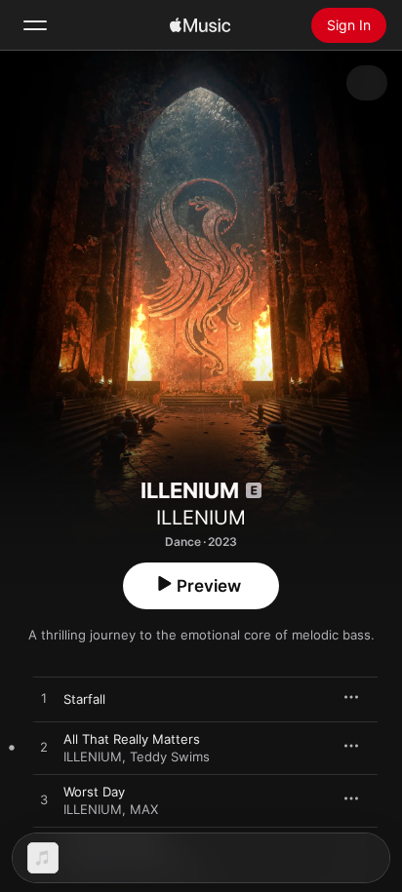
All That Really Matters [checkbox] (131, 739)
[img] (200, 25)
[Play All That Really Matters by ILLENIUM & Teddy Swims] (43, 747)
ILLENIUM (201, 517)
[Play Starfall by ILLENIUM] (43, 699)
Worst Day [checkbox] (94, 791)
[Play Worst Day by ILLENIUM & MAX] (43, 800)
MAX (144, 809)
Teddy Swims (170, 756)
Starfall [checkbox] (84, 699)
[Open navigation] (35, 25)
